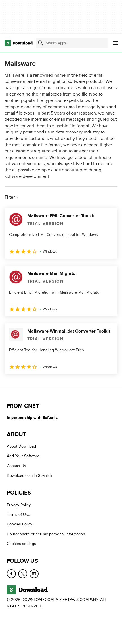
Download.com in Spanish (29, 475)
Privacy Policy (19, 504)
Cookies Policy (19, 524)
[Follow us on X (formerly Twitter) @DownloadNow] (22, 573)
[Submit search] (40, 43)
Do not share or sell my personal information (46, 533)
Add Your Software (23, 456)
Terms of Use (18, 514)
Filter (10, 197)
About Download (21, 446)
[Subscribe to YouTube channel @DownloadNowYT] (34, 573)
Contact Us (16, 466)
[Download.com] (19, 43)
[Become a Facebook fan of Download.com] (11, 573)
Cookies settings (21, 543)
